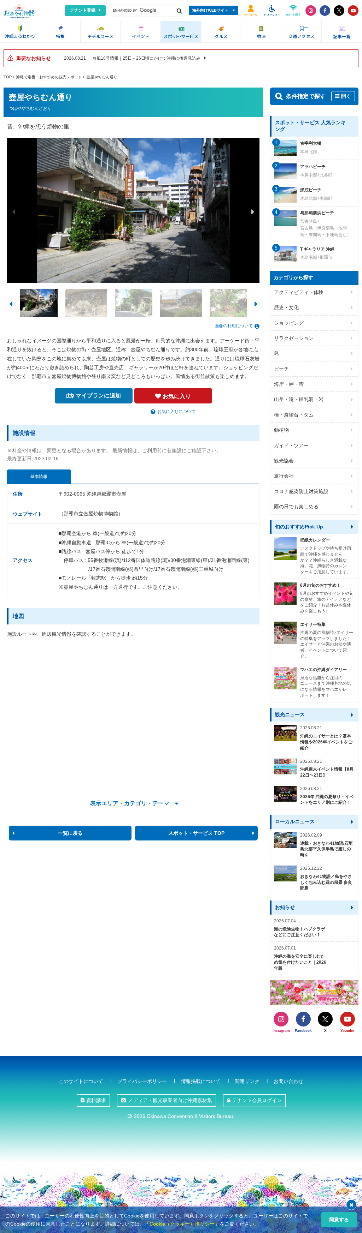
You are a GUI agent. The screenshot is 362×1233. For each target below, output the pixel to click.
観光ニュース (290, 714)
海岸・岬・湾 (289, 384)
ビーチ (281, 369)
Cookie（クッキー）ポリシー (182, 1224)
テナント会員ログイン (257, 1100)
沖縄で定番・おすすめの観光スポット (49, 77)
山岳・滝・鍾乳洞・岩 (298, 399)
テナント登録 (82, 10)
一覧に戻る (70, 833)
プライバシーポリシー (142, 1081)
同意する (339, 1219)
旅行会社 (284, 476)
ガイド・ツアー (291, 445)
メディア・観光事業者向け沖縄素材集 (170, 1100)
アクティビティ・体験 (298, 292)
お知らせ (285, 907)
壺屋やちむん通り (101, 77)
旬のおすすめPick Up (299, 526)
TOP (8, 77)
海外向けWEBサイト (210, 10)
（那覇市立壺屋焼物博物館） (91, 513)
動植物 (281, 430)
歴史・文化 (286, 307)
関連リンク (247, 1081)
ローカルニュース (295, 821)
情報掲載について (201, 1081)
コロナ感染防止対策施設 (301, 491)
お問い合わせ (288, 1081)
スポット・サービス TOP (196, 833)
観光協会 (284, 460)
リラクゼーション (294, 338)
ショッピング (289, 323)
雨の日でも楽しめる (296, 506)
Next (252, 212)
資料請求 (96, 1100)
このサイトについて (81, 1081)
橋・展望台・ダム (294, 415)
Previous (13, 212)
